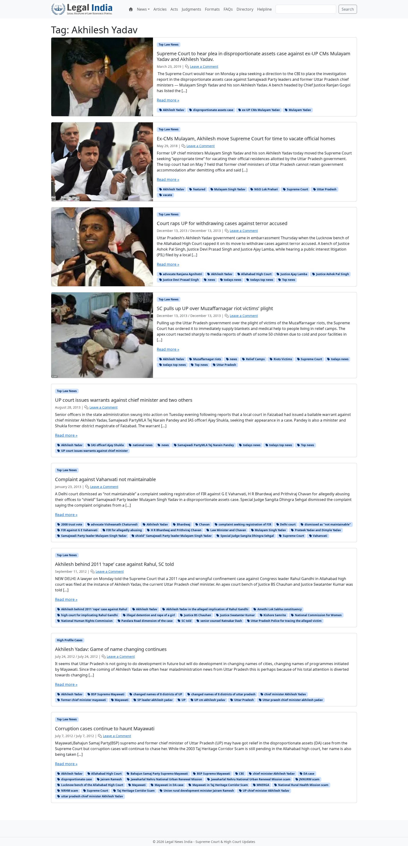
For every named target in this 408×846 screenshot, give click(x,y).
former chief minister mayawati (83, 700)
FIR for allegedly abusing (124, 530)
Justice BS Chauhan (197, 615)
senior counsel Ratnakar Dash (221, 621)
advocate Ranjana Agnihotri (182, 274)
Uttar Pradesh (326, 189)
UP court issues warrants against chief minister (94, 451)
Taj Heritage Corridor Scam (135, 791)
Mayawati (121, 700)
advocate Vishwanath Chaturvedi (114, 524)
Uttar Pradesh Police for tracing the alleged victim (286, 621)
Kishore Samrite (274, 615)
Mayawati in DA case (168, 785)
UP (183, 700)
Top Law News (168, 45)
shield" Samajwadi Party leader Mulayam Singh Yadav (173, 536)
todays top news (261, 280)
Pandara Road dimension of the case (147, 621)
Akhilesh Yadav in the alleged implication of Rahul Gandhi (207, 609)
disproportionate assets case (212, 110)
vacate (167, 195)
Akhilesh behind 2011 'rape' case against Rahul (93, 609)
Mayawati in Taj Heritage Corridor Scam (220, 785)
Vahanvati (319, 536)
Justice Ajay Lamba (293, 274)
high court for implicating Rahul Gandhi (89, 615)
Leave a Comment (204, 66)
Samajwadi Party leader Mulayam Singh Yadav (93, 536)
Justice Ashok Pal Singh (332, 274)
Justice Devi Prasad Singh (180, 280)
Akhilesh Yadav (173, 110)
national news (142, 445)
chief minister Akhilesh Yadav (285, 694)
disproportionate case (76, 779)
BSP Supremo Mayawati (107, 694)
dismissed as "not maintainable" (327, 524)
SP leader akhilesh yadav (155, 700)
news (211, 280)
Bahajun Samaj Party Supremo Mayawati (159, 774)
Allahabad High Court (256, 274)
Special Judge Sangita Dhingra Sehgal (247, 536)
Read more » (168, 100)
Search (348, 9)
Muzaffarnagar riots (206, 359)
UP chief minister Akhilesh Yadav (265, 791)
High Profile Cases (69, 640)
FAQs (228, 9)
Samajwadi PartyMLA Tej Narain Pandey (205, 445)
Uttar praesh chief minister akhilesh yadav (292, 700)
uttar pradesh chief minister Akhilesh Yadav (91, 796)
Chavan (204, 524)
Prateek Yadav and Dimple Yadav (317, 530)
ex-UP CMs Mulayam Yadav (260, 110)
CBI (241, 774)
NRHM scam (69, 791)
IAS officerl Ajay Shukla (107, 445)
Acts (174, 9)
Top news (288, 280)
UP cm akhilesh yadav (209, 700)
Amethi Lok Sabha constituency (279, 609)
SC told (186, 621)
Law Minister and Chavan (228, 530)
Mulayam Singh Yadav (229, 189)
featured (198, 189)
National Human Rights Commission (86, 621)
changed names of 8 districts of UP (157, 694)
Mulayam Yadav (299, 110)
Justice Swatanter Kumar (237, 615)
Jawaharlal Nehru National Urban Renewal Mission (166, 779)
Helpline (264, 9)
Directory (245, 9)
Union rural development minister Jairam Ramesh (198, 791)
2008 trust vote (71, 524)
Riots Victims (282, 359)
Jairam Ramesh (111, 779)
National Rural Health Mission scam (302, 785)
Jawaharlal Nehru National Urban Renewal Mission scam (250, 779)
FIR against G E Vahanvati (79, 530)
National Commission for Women (318, 615)
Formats (212, 9)
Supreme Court (297, 189)
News (142, 9)
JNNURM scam (308, 779)
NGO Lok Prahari (266, 189)
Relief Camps (255, 359)
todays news (232, 280)
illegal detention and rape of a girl (150, 615)
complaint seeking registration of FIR (244, 524)
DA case (308, 774)
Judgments (191, 9)
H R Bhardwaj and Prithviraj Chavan (175, 530)
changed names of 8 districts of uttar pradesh (223, 694)
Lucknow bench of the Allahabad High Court (91, 785)
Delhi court (287, 524)
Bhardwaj (183, 524)
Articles (160, 9)
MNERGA (262, 785)
